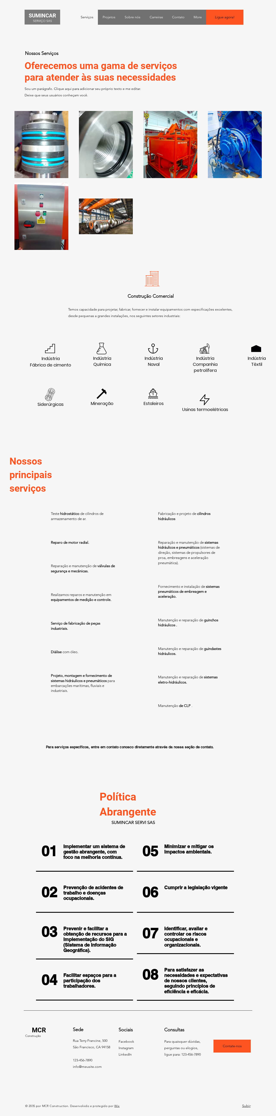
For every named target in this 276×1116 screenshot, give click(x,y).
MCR (39, 1030)
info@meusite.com (87, 1067)
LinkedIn (125, 1054)
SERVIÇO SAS (42, 21)
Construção (33, 1036)
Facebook (126, 1041)
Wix (116, 1106)
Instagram (126, 1048)
